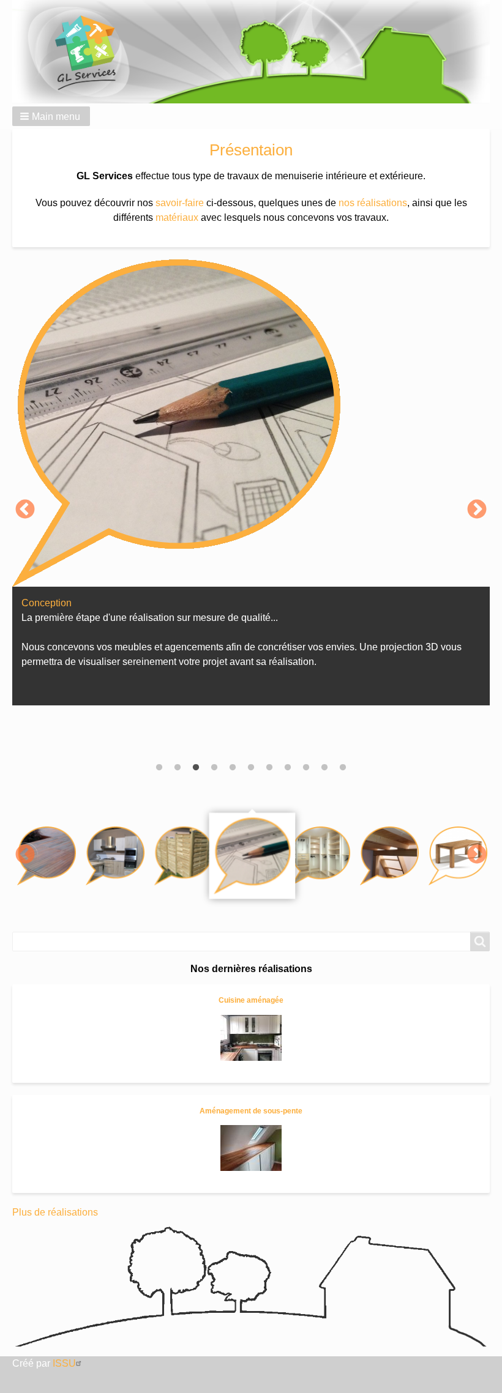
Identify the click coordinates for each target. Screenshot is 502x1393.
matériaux (176, 217)
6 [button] (251, 768)
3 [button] (196, 768)
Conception (46, 603)
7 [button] (269, 768)
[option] (251, 488)
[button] (51, 116)
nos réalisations (373, 203)
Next (477, 510)
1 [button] (159, 768)
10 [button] (324, 768)
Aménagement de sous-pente (251, 1111)
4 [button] (214, 768)
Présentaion (251, 150)
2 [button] (177, 768)
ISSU (64, 1363)
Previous (25, 510)
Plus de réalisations (55, 1212)
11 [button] (343, 768)
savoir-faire (179, 203)
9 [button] (306, 768)
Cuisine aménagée (251, 1000)
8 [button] (288, 768)
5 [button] (233, 768)
